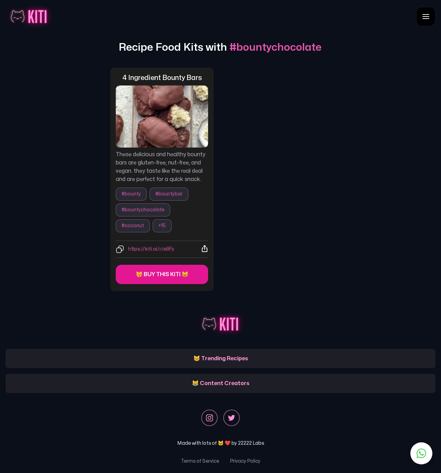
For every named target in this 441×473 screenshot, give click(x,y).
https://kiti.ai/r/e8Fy (151, 249)
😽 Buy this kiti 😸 (162, 274)
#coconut (133, 225)
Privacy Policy (245, 461)
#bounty (131, 194)
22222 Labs (251, 443)
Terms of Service (200, 461)
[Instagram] (209, 418)
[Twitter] (231, 418)
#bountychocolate (143, 210)
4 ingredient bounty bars (162, 77)
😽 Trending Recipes (220, 358)
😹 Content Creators (220, 383)
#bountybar (169, 194)
